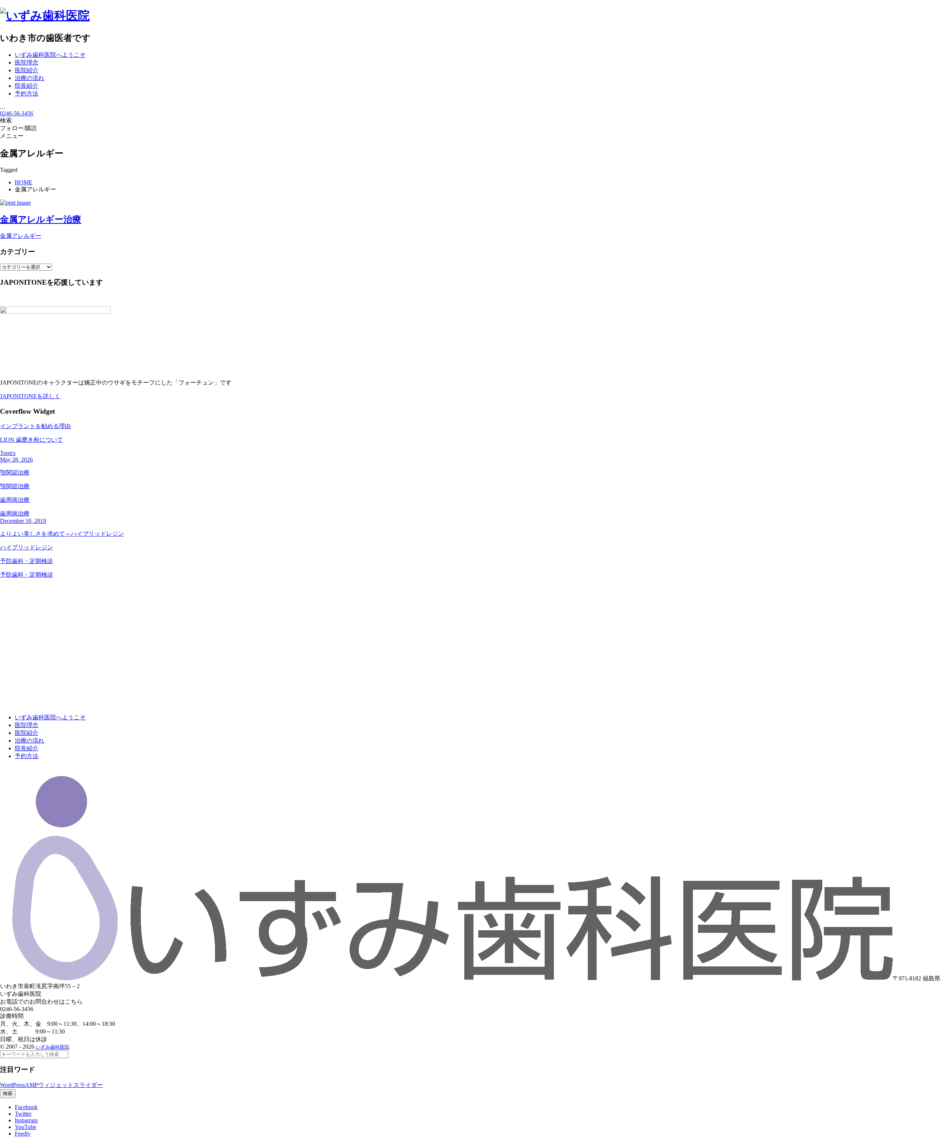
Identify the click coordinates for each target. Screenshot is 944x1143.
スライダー (88, 1085)
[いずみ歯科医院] (45, 15)
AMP (31, 1085)
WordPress (12, 1085)
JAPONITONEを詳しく (30, 396)
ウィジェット (55, 1085)
